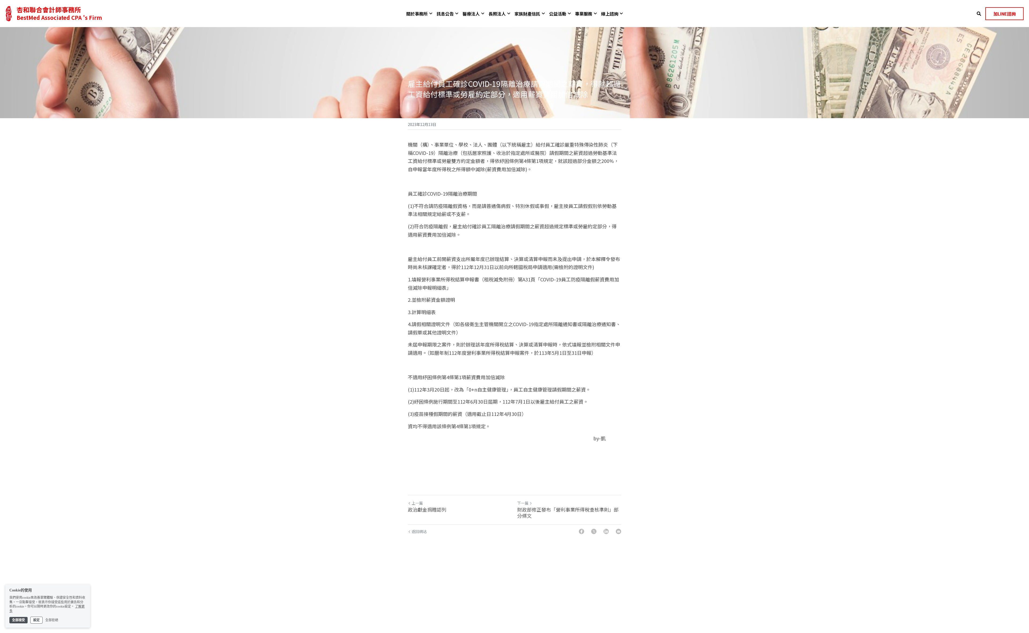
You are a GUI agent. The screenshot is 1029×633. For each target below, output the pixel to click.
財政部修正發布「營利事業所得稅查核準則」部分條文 (567, 513)
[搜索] (979, 13)
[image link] (8, 13)
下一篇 (522, 503)
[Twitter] (593, 531)
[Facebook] (581, 531)
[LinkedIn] (606, 531)
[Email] (618, 531)
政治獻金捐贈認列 (427, 510)
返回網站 (419, 531)
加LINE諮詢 (1004, 13)
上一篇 (417, 503)
